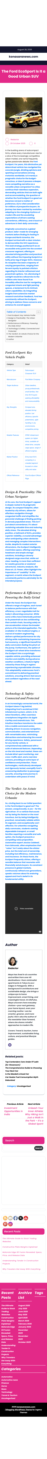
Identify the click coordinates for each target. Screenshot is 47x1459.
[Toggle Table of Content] (37, 312)
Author (11, 339)
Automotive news (9, 1387)
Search (9, 1140)
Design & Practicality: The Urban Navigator (21, 319)
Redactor (15, 139)
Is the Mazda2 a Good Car (17, 1074)
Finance (5, 1390)
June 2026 (23, 1319)
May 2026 (22, 1322)
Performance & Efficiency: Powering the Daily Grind (23, 324)
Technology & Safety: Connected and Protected (23, 330)
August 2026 (24, 1313)
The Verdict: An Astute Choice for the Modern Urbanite (23, 335)
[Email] (10, 1045)
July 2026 (22, 1316)
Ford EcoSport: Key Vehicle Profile (21, 315)
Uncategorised (24, 1086)
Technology (6, 1399)
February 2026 (25, 1331)
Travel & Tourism (9, 1402)
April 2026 (23, 1325)
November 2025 (23, 1345)
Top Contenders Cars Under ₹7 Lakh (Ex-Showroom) (22, 1063)
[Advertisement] (23, 23)
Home (4, 1393)
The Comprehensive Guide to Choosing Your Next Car (23, 1069)
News (4, 1396)
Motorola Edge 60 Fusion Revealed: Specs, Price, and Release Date (22, 1261)
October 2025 (24, 1349)
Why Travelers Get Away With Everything (21, 1276)
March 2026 (23, 1328)
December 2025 (23, 1339)
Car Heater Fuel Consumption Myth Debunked (21, 1078)
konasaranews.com (23, 57)
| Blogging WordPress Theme (18, 1417)
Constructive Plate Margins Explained (20, 1254)
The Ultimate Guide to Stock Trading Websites (20, 1247)
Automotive (7, 1384)
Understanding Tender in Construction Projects (21, 1269)
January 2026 (24, 1334)
